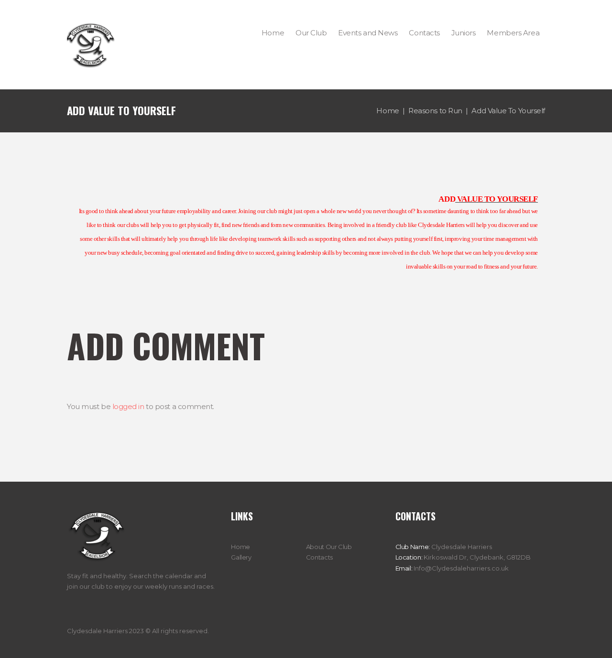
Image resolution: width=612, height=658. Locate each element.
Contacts (319, 557)
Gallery (241, 557)
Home (387, 110)
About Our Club (329, 546)
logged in (128, 406)
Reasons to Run (435, 110)
